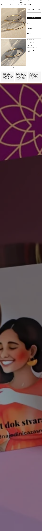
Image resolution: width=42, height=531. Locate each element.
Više (13, 67)
